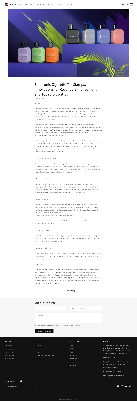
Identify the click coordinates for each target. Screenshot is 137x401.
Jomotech (65, 399)
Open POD (73, 352)
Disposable (73, 358)
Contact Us (41, 349)
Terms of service (9, 358)
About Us (40, 345)
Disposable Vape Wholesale (46, 355)
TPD (71, 345)
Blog (39, 352)
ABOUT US (73, 365)
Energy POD (73, 355)
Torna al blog (70, 291)
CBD (71, 349)
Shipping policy (9, 355)
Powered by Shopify (73, 399)
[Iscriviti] (36, 386)
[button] (50, 4)
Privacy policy (9, 345)
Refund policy (9, 349)
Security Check (9, 352)
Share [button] (38, 104)
